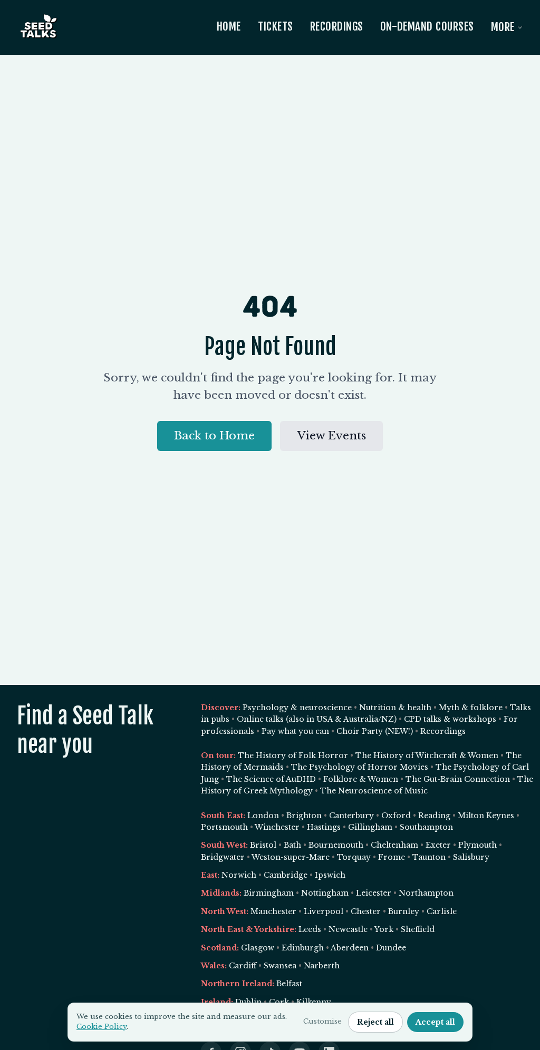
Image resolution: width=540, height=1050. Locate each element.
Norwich (238, 875)
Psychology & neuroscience (297, 707)
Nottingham (325, 893)
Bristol (263, 845)
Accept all (435, 1022)
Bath (292, 845)
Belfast (289, 983)
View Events (331, 436)
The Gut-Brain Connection (458, 779)
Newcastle (348, 929)
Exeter (438, 845)
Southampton (426, 827)
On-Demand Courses (427, 26)
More (503, 27)
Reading (434, 815)
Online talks (260, 719)
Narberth (322, 965)
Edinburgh (303, 948)
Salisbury (471, 857)
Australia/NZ (368, 719)
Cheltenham (394, 845)
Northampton (426, 893)
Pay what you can (295, 731)
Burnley (403, 911)
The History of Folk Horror (293, 755)
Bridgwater (223, 857)
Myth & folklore (471, 707)
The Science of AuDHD (271, 779)
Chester (366, 911)
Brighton (304, 815)
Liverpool (323, 911)
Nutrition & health (395, 707)
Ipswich (330, 875)
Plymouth (477, 845)
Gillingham (370, 827)
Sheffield (418, 929)
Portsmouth (224, 827)
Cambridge (285, 875)
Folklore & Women (360, 779)
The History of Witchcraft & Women (426, 755)
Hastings (324, 827)
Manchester (273, 911)
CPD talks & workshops (450, 719)
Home (229, 26)
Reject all (375, 1022)
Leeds (309, 929)
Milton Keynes (486, 815)
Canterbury (351, 815)
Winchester (277, 827)
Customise (322, 1021)
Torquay (354, 857)
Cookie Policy (101, 1026)
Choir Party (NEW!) (374, 731)
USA (324, 719)
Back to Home (214, 436)
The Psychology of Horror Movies (359, 767)
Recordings (336, 26)
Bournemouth (335, 845)
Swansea (280, 965)
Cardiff (242, 965)
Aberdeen (350, 948)
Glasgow (257, 948)
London (263, 815)
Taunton (429, 857)
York (383, 929)
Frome (391, 857)
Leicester (373, 893)
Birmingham (269, 893)
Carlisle (442, 911)
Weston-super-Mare (291, 857)
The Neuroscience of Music (374, 791)
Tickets (275, 26)
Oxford (396, 815)
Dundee (391, 948)
